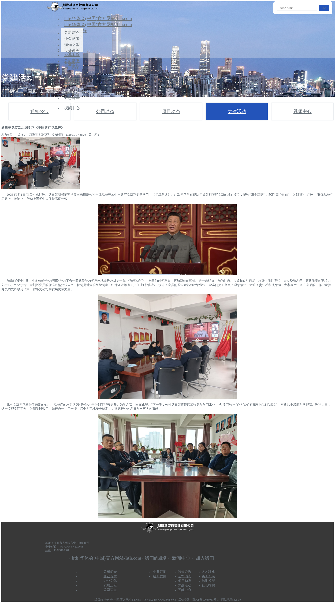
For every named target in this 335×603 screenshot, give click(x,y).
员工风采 (72, 67)
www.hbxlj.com (167, 599)
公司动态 (105, 111)
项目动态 (171, 111)
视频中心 (72, 108)
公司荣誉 (110, 590)
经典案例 (159, 576)
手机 (48, 550)
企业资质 (110, 576)
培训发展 (72, 82)
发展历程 (110, 585)
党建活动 (237, 111)
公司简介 (110, 572)
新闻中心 (49, 90)
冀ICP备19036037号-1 (205, 599)
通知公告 (39, 111)
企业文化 (110, 581)
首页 (32, 90)
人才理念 (72, 51)
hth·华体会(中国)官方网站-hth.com (98, 18)
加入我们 (205, 558)
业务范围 (159, 572)
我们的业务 (156, 558)
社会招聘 (72, 98)
